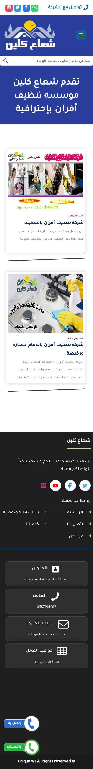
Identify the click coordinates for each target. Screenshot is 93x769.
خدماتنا (32, 524)
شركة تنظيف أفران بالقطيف (53, 223)
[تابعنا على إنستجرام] (43, 486)
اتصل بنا (75, 524)
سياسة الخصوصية (21, 513)
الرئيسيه (75, 513)
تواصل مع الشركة (65, 7)
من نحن (76, 536)
